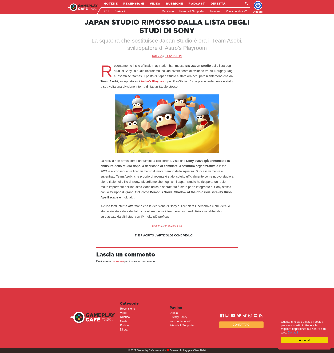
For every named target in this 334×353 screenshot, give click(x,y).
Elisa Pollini (174, 56)
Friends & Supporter (191, 11)
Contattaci (241, 324)
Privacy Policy (178, 317)
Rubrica (125, 317)
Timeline (215, 11)
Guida (124, 321)
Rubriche (174, 3)
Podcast (197, 3)
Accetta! (304, 340)
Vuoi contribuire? (236, 11)
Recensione (127, 308)
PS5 (106, 11)
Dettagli (293, 332)
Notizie (111, 3)
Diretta (218, 3)
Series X (120, 11)
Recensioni (133, 3)
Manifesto (168, 11)
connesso (118, 261)
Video (155, 3)
